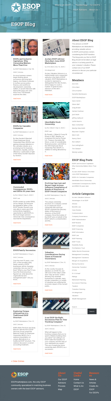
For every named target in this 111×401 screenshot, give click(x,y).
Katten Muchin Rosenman (80, 251)
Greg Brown (76, 108)
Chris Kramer (77, 91)
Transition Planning (78, 289)
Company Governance (79, 216)
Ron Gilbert (19, 195)
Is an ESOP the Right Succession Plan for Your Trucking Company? (56, 319)
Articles (20, 72)
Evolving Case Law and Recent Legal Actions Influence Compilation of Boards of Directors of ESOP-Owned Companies (56, 187)
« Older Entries (17, 361)
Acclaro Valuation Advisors (81, 197)
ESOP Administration (79, 219)
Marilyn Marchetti (78, 128)
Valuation (75, 295)
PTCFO (74, 270)
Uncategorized (50, 70)
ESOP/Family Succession (24, 250)
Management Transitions (80, 257)
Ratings (74, 276)
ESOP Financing (77, 229)
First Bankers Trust (78, 248)
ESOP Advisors (80, 10)
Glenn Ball (76, 104)
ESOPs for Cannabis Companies (22, 127)
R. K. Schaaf (76, 273)
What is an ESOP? (63, 5)
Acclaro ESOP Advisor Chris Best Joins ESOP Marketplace (55, 61)
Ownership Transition (79, 267)
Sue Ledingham (77, 145)
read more (17, 98)
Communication (77, 213)
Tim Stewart (76, 149)
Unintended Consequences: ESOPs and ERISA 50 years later (24, 189)
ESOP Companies (78, 226)
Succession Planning (79, 283)
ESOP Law (16, 198)
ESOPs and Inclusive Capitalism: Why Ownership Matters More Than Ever (22, 62)
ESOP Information (78, 232)
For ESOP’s (95, 5)
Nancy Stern (76, 138)
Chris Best (50, 67)
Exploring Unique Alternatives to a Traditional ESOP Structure (21, 314)
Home (76, 379)
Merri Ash (75, 135)
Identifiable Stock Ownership (53, 123)
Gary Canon (76, 101)
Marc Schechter (77, 125)
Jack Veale (75, 114)
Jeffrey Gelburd (77, 118)
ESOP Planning (77, 238)
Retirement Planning (79, 280)
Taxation (75, 286)
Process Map (81, 5)
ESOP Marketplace (21, 69)
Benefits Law (76, 207)
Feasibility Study (77, 245)
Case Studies (76, 210)
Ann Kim (75, 84)
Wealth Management (79, 299)
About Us (93, 10)
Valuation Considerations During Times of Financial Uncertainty (55, 255)
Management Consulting (80, 254)
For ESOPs (94, 392)
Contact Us (79, 383)
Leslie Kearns (77, 121)
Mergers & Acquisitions (80, 261)
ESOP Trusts (76, 242)
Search (74, 307)
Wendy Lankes (77, 152)
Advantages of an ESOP (80, 200)
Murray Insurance (78, 264)
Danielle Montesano (79, 94)
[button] (109, 385)
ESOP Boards (76, 223)
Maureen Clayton (78, 132)
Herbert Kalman (78, 111)
